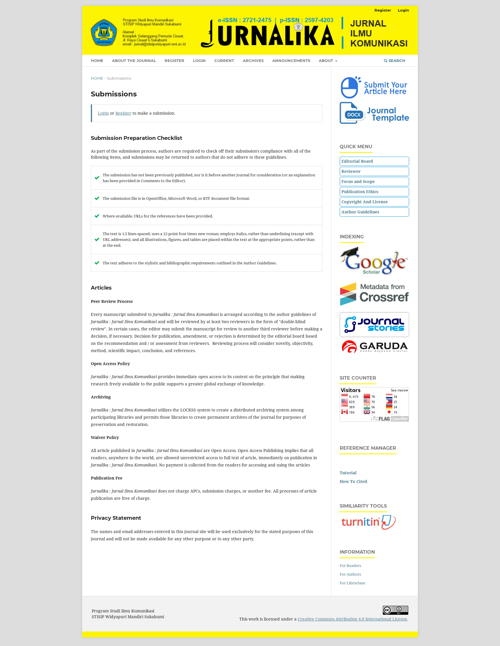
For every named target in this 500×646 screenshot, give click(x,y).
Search (396, 60)
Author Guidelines (360, 212)
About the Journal (134, 60)
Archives (253, 60)
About (326, 60)
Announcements (291, 60)
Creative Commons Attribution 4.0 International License (352, 619)
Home (97, 60)
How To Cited (353, 481)
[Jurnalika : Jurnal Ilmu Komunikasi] (374, 122)
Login (199, 60)
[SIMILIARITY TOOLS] (369, 528)
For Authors (350, 574)
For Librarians (352, 582)
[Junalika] (374, 274)
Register (174, 60)
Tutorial (348, 472)
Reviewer (351, 171)
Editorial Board (357, 161)
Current (224, 60)
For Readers (350, 565)
